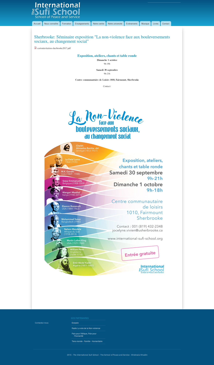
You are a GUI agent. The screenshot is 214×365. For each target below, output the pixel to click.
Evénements (132, 23)
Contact (165, 23)
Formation (66, 23)
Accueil (37, 23)
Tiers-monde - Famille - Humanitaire (87, 341)
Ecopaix (75, 322)
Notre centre (98, 23)
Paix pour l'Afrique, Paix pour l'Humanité (84, 334)
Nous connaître (51, 23)
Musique (145, 23)
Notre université (115, 23)
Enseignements (82, 23)
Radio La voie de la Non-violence (86, 328)
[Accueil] (57, 10)
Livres (156, 23)
